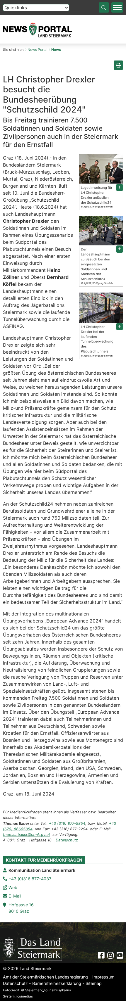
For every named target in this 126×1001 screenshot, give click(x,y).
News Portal (37, 49)
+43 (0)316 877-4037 (29, 878)
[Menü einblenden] (117, 7)
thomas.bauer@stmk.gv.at (26, 834)
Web (12, 887)
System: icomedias (18, 996)
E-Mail (14, 895)
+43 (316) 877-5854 (67, 823)
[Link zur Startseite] (32, 949)
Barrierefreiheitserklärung (56, 983)
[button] (119, 187)
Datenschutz (67, 840)
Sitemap (94, 983)
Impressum (103, 976)
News (56, 49)
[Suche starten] (104, 7)
